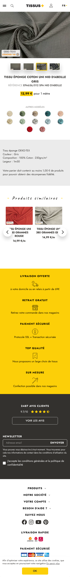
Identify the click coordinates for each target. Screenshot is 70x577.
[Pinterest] (45, 522)
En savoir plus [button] (53, 563)
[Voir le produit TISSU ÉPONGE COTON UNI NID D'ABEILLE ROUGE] (30, 129)
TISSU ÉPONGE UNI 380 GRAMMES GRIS (48, 230)
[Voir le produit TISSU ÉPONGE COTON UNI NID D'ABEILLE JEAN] (60, 121)
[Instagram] (31, 522)
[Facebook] (24, 522)
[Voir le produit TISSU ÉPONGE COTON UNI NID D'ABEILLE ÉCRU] (10, 121)
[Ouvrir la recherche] (12, 6)
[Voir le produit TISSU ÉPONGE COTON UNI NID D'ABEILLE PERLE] (35, 121)
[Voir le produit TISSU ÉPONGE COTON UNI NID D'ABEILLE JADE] (22, 121)
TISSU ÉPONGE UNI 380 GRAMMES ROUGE (19, 232)
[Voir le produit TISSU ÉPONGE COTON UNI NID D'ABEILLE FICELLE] (35, 114)
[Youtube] (38, 522)
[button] (7, 232)
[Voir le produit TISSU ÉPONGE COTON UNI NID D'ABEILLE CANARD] (48, 114)
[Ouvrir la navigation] (4, 6)
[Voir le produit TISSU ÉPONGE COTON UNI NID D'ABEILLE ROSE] (60, 114)
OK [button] (35, 571)
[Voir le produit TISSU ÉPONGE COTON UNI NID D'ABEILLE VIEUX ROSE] (42, 129)
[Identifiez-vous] (51, 6)
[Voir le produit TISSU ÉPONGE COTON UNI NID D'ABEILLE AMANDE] (22, 114)
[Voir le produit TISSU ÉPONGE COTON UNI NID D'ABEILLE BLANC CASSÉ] (10, 114)
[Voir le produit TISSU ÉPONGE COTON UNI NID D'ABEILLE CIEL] (48, 121)
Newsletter (12, 436)
